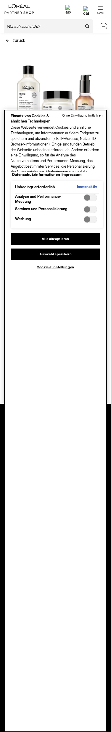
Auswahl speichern (55, 254)
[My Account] (68, 11)
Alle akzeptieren (55, 239)
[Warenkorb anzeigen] (86, 13)
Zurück (18, 40)
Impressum (71, 174)
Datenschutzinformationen (36, 174)
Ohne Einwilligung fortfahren (82, 115)
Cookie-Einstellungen (55, 267)
